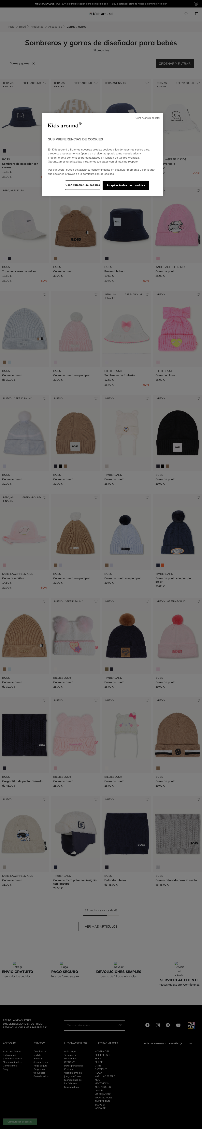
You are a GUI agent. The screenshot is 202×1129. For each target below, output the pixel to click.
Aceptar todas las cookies (126, 185)
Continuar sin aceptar (148, 118)
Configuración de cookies (82, 184)
